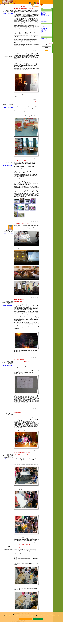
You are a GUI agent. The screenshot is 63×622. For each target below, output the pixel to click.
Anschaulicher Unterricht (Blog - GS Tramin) (22, 452)
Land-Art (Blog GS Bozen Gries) (20, 160)
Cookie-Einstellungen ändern (25, 619)
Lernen (42, 16)
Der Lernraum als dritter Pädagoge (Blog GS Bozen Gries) (25, 101)
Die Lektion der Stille (18, 301)
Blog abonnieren (44, 39)
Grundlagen (43, 14)
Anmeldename (46, 44)
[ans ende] (37, 6)
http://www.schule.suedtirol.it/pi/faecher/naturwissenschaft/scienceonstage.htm (28, 229)
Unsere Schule (44, 20)
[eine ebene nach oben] (38, 6)
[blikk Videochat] (1, 2)
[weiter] (35, 6)
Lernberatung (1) (44, 33)
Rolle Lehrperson (44, 21)
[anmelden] (46, 50)
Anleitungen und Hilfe (44, 38)
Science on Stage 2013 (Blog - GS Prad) (21, 223)
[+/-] (41, 23)
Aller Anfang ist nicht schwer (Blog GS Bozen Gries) (23, 8)
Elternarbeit (43, 12)
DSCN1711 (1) (43, 29)
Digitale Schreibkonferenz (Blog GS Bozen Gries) (23, 51)
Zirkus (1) (42, 31)
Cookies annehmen (38, 619)
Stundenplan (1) (43, 32)
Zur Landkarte (43, 40)
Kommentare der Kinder (45, 15)
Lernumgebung (44, 17)
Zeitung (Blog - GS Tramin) (19, 359)
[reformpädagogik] (7, 2)
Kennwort (46, 47)
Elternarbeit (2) (43, 27)
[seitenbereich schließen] (52, 0)
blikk (1, 4)
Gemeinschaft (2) (44, 28)
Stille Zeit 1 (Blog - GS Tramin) (19, 299)
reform (3, 4)
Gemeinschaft (43, 13)
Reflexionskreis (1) (44, 30)
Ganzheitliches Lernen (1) (45, 34)
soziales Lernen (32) (44, 24)
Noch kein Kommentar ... (8, 13)
